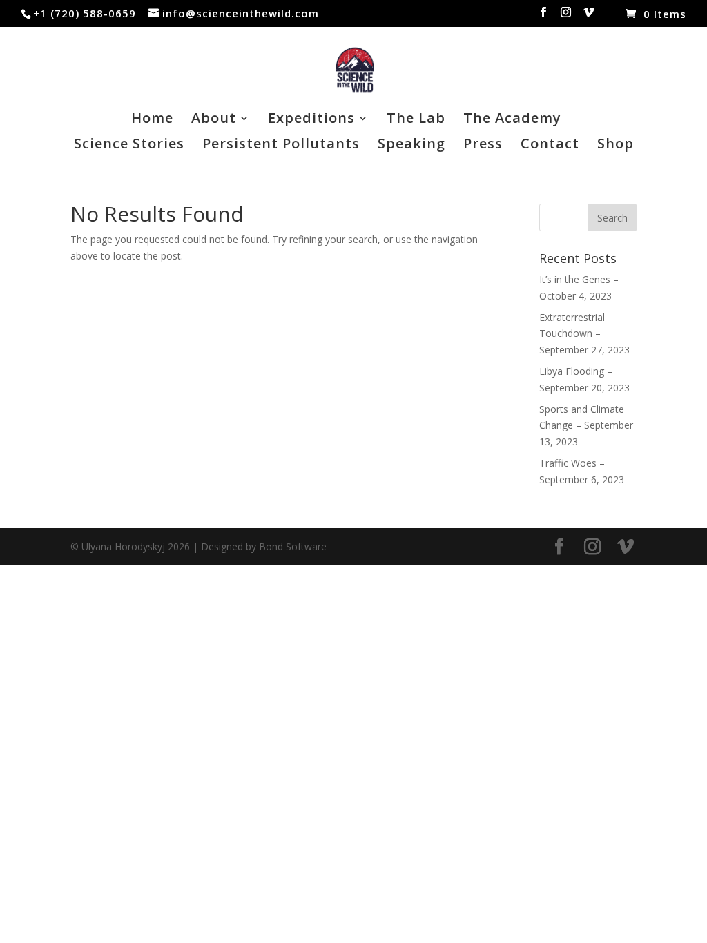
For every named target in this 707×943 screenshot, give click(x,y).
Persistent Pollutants (281, 146)
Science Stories (129, 146)
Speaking (411, 146)
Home (152, 120)
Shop (615, 146)
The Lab (416, 120)
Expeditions (311, 120)
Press (483, 146)
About (213, 120)
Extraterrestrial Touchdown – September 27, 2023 (584, 334)
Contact (550, 146)
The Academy (512, 120)
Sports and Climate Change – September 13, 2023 (586, 425)
